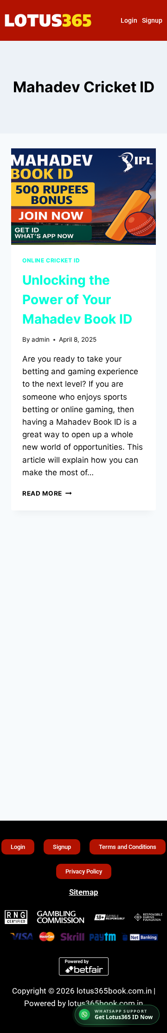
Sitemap (83, 892)
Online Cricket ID (51, 260)
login (129, 20)
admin (41, 339)
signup (152, 20)
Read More (47, 493)
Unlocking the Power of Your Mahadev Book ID (77, 299)
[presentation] (83, 196)
